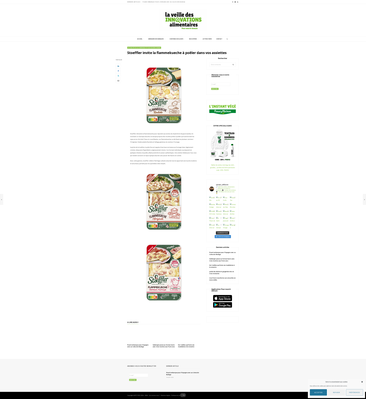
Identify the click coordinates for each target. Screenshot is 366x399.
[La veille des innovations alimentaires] (183, 20)
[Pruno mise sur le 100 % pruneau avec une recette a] (212, 227)
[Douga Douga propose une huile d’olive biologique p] (226, 227)
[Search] (227, 38)
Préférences (354, 392)
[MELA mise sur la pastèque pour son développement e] (219, 206)
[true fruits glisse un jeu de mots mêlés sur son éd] (226, 199)
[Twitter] (118, 75)
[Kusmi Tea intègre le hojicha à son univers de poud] (233, 199)
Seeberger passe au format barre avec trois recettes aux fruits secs (164, 346)
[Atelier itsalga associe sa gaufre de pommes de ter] (212, 206)
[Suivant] (364, 199)
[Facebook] (118, 70)
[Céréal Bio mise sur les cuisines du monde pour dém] (233, 206)
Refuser (336, 392)
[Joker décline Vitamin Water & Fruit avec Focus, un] (233, 213)
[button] (362, 382)
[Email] (118, 80)
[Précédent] (1, 199)
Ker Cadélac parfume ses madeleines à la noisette (186, 346)
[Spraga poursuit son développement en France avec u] (233, 227)
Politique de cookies (177, 395)
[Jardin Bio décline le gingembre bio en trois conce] (212, 199)
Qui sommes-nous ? (154, 395)
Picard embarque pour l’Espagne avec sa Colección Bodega (164, 2)
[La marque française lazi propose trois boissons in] (219, 227)
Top (184, 395)
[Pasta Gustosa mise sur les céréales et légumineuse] (219, 213)
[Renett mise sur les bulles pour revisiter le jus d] (226, 213)
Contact (219, 39)
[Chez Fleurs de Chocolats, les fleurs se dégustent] (212, 220)
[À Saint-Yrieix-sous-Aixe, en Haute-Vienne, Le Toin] (219, 220)
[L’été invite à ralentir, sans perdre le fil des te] (233, 220)
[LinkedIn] (118, 66)
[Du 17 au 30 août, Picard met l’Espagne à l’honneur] (219, 199)
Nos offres (193, 39)
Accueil (139, 39)
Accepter (318, 392)
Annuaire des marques (156, 39)
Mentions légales (165, 395)
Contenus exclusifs (176, 39)
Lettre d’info (207, 39)
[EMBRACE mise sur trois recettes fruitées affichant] (212, 213)
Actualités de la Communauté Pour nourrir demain (144, 47)
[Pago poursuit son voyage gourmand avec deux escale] (226, 220)
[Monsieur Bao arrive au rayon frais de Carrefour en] (226, 206)
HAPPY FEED (136, 395)
